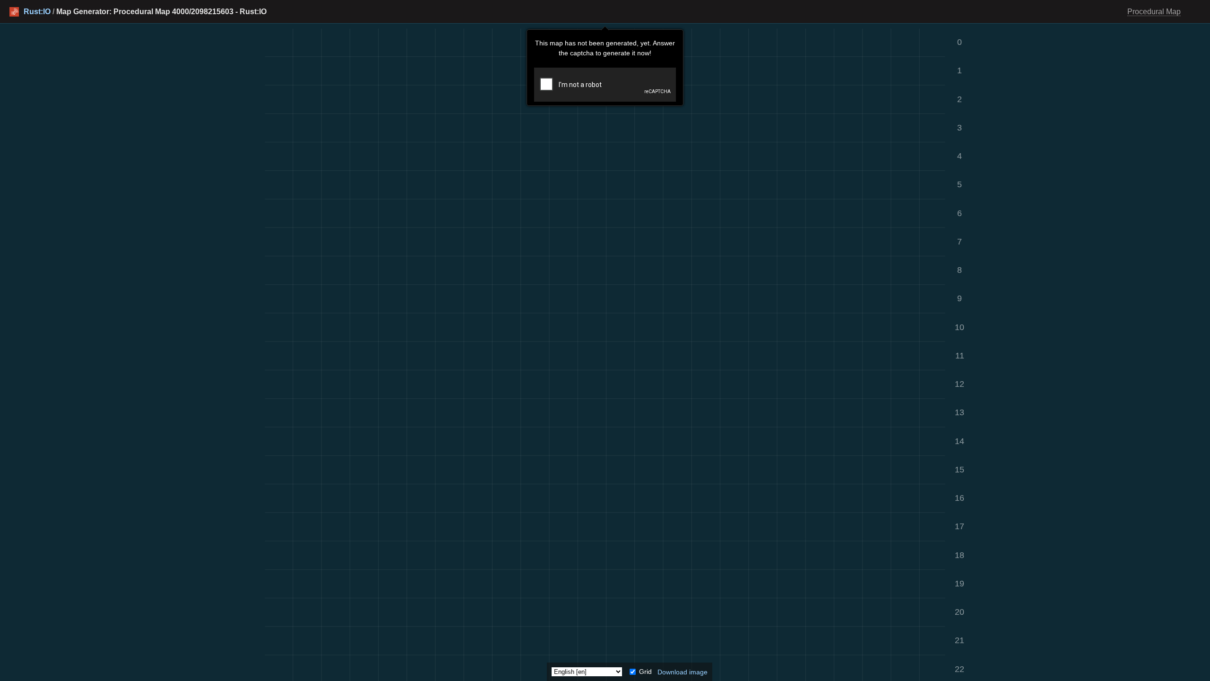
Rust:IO (37, 12)
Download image (682, 671)
